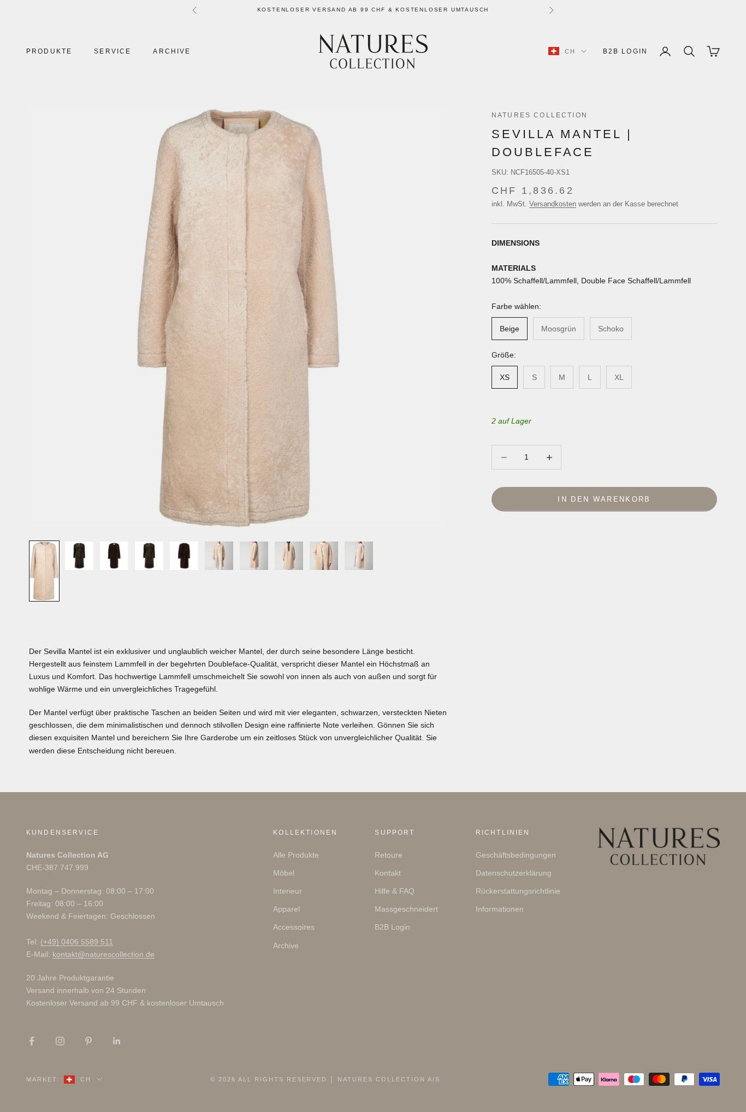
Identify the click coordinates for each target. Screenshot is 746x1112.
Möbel (283, 873)
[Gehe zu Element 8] (289, 555)
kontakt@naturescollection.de (103, 954)
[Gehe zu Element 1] (44, 571)
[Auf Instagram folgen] (60, 1041)
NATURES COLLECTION (540, 115)
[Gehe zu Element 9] (324, 555)
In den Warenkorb (604, 499)
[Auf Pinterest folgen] (88, 1041)
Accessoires (294, 927)
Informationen (500, 909)
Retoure (388, 855)
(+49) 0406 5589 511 (76, 941)
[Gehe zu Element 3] (114, 555)
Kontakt (388, 873)
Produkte (49, 51)
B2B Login (625, 51)
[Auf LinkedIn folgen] (116, 1041)
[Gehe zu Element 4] (149, 555)
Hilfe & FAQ (395, 891)
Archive (172, 51)
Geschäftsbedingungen (516, 855)
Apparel (286, 909)
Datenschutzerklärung (514, 873)
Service (112, 51)
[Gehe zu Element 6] (219, 555)
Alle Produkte (296, 855)
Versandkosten (552, 204)
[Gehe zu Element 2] (79, 555)
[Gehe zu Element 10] (359, 555)
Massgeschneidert (406, 909)
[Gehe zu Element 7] (254, 555)
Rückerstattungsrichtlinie (518, 891)
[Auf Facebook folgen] (31, 1041)
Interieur (287, 891)
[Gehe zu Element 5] (184, 555)
